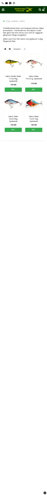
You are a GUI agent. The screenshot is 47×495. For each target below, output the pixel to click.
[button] (43, 9)
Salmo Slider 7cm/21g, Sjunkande (33, 77)
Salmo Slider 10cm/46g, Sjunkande (13, 118)
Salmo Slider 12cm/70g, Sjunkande (34, 118)
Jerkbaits (15, 21)
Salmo (22, 21)
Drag (8, 21)
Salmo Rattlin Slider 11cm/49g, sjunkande (13, 78)
